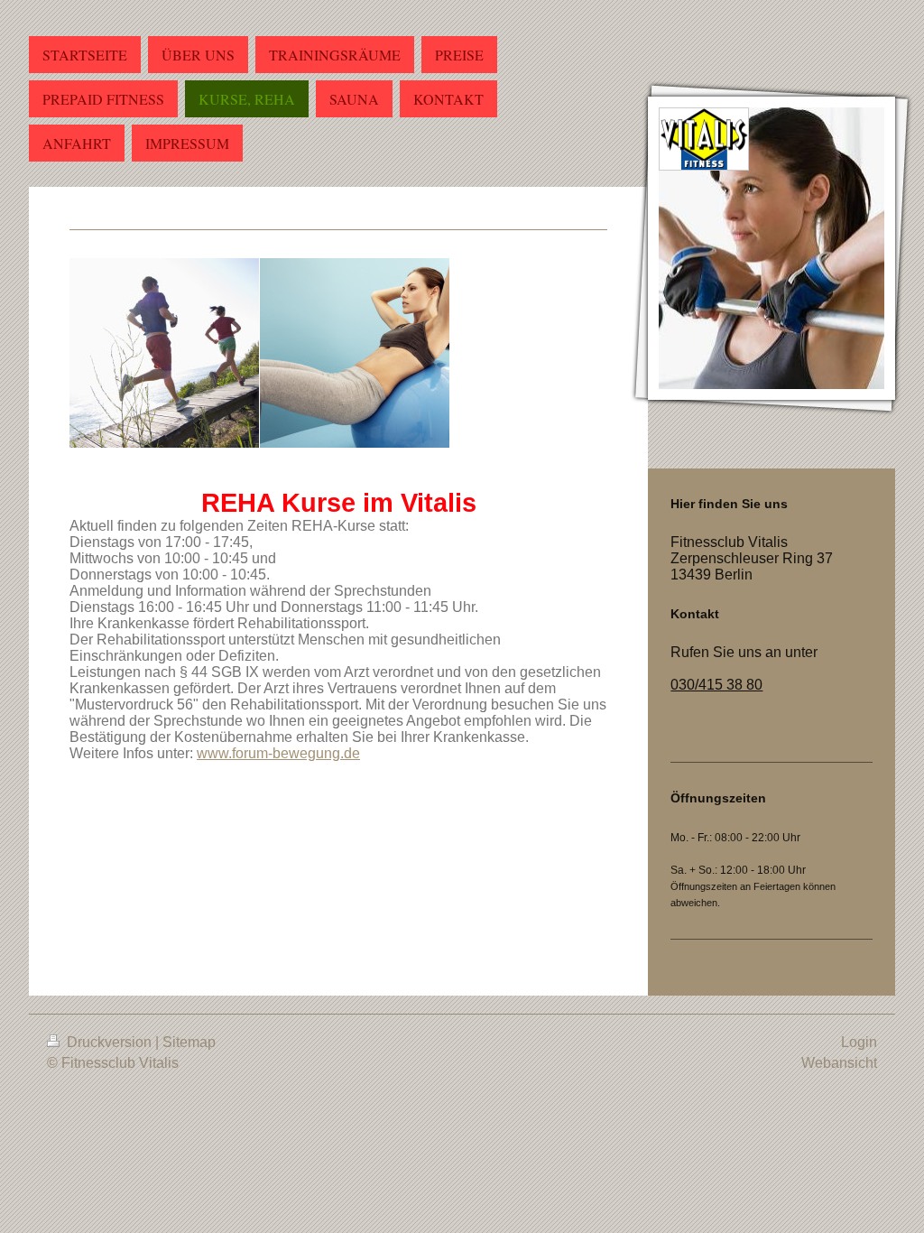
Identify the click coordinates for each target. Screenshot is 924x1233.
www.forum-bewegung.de (278, 753)
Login (859, 1042)
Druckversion (109, 1042)
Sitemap (189, 1042)
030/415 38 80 (716, 684)
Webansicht (839, 1063)
